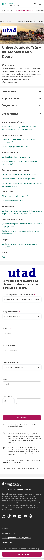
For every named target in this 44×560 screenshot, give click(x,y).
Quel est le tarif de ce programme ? (16, 157)
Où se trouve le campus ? (12, 200)
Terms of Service (14, 470)
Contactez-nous (7, 542)
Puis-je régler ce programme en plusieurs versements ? (19, 162)
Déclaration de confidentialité (13, 462)
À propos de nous (8, 533)
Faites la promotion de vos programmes (16, 538)
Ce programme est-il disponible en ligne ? (19, 174)
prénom (7, 328)
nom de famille (10, 345)
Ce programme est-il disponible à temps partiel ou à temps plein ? (22, 184)
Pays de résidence (11, 362)
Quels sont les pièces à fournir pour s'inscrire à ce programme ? (22, 225)
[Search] (35, 4)
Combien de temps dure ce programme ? (19, 179)
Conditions (34, 460)
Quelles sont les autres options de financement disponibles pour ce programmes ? (22, 212)
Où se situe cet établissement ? (15, 196)
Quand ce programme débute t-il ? (16, 146)
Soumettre (22, 417)
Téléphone (8, 396)
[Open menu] (40, 4)
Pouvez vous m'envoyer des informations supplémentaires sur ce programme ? (19, 127)
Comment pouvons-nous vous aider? (19, 294)
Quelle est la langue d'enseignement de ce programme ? (19, 245)
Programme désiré (11, 311)
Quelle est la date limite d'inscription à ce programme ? (19, 140)
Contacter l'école (22, 554)
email (6, 379)
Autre (4, 257)
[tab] (7, 10)
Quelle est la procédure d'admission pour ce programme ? (20, 232)
